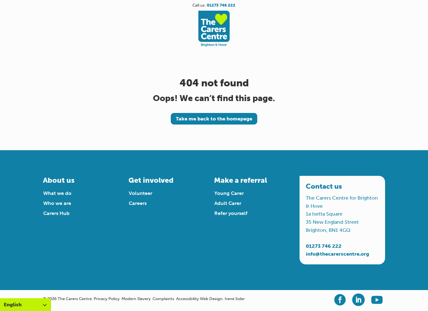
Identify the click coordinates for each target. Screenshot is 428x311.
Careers (138, 203)
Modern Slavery (136, 298)
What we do (57, 193)
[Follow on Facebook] (340, 299)
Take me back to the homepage (214, 119)
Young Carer (229, 193)
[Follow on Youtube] (377, 299)
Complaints (163, 298)
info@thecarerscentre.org (337, 254)
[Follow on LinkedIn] (358, 299)
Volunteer (140, 193)
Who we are (57, 203)
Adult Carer (227, 203)
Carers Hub (56, 213)
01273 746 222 (324, 246)
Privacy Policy (107, 298)
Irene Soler (235, 298)
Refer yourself (231, 213)
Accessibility (187, 298)
